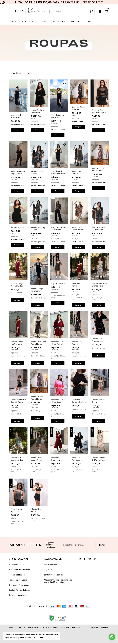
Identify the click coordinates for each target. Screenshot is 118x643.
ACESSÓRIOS (59, 21)
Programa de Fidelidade (19, 570)
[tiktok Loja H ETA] (95, 559)
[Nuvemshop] (100, 627)
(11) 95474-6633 (51, 570)
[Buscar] (91, 11)
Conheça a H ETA (16, 565)
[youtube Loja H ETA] (89, 559)
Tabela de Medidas (17, 575)
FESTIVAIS (76, 21)
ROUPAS (44, 21)
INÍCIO (13, 21)
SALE (89, 21)
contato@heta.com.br (53, 575)
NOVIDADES (28, 21)
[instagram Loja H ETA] (79, 559)
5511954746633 (50, 565)
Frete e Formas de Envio (19, 590)
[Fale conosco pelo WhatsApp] (112, 637)
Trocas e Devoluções (18, 580)
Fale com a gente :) (17, 595)
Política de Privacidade (19, 585)
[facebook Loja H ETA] (84, 559)
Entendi (41, 637)
